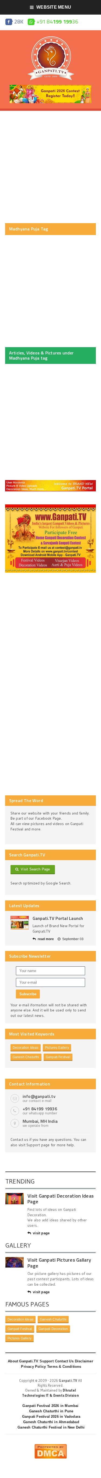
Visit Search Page (34, 869)
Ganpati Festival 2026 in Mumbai (50, 1406)
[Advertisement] (50, 167)
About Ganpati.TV (23, 1361)
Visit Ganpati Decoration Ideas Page (60, 1198)
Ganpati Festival (58, 1057)
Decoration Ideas (26, 1048)
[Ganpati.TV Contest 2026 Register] (51, 87)
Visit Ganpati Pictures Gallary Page (59, 1262)
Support (46, 1361)
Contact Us (64, 1361)
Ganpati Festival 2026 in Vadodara (51, 1417)
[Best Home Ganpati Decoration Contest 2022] (50, 506)
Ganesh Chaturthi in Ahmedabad (51, 1422)
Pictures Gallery (57, 1048)
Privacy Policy (33, 1367)
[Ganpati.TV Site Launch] (20, 923)
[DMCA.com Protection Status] (50, 1446)
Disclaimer (84, 1361)
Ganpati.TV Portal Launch (58, 918)
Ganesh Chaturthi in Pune (51, 1411)
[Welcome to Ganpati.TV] (50, 482)
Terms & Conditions (64, 1367)
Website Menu (53, 7)
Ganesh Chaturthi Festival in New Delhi (51, 1427)
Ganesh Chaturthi (26, 1057)
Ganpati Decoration (53, 1329)
